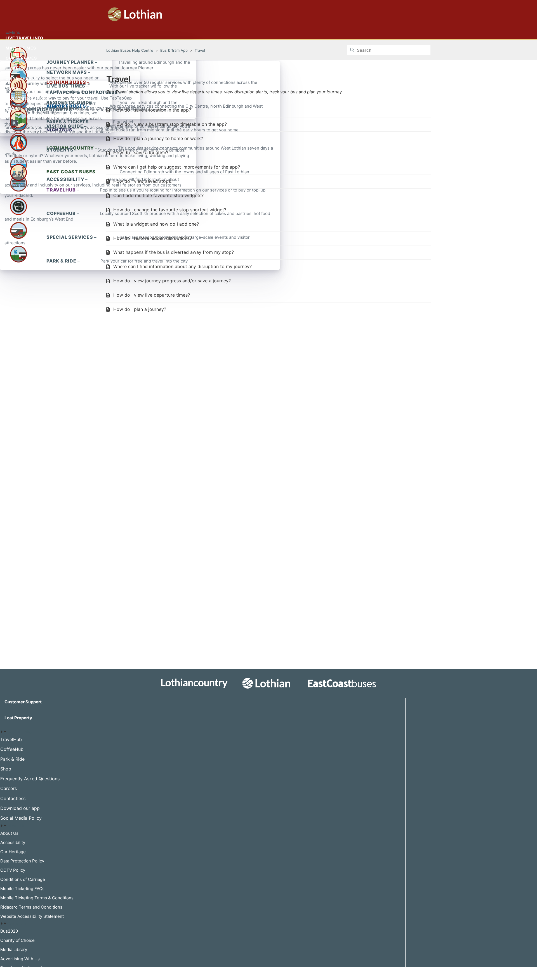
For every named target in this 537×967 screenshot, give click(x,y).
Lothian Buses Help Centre (129, 50)
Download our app (20, 808)
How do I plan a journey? (139, 309)
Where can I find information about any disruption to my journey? (182, 266)
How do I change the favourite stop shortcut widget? (169, 209)
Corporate (17, 923)
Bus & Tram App (174, 50)
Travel (200, 50)
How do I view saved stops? (143, 181)
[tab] (202, 732)
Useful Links (19, 731)
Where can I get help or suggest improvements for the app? (176, 167)
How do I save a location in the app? (152, 110)
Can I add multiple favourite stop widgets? (158, 195)
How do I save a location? (140, 152)
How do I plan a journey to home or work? (158, 138)
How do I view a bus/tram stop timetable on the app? (170, 124)
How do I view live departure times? (151, 295)
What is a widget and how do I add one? (156, 224)
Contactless (12, 798)
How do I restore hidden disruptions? (152, 238)
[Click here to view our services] (268, 684)
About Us (16, 825)
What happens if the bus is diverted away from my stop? (173, 252)
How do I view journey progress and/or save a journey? (172, 280)
